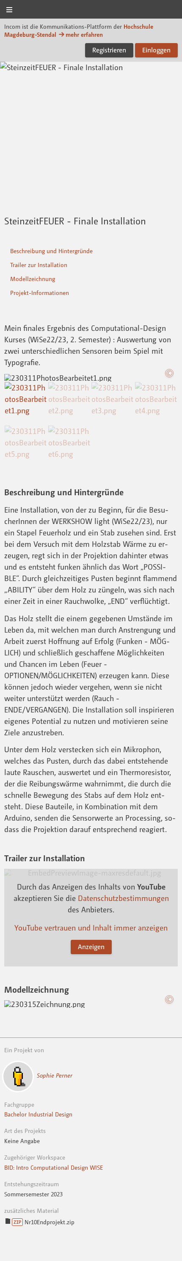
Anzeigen (91, 946)
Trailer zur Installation (38, 264)
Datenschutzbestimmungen (123, 898)
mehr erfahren (84, 34)
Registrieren (109, 50)
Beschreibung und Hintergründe (51, 250)
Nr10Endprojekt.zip (44, 1222)
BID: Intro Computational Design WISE (53, 1167)
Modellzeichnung (32, 278)
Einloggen (156, 50)
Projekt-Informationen (39, 292)
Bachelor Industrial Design (38, 1114)
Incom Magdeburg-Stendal (91, 10)
